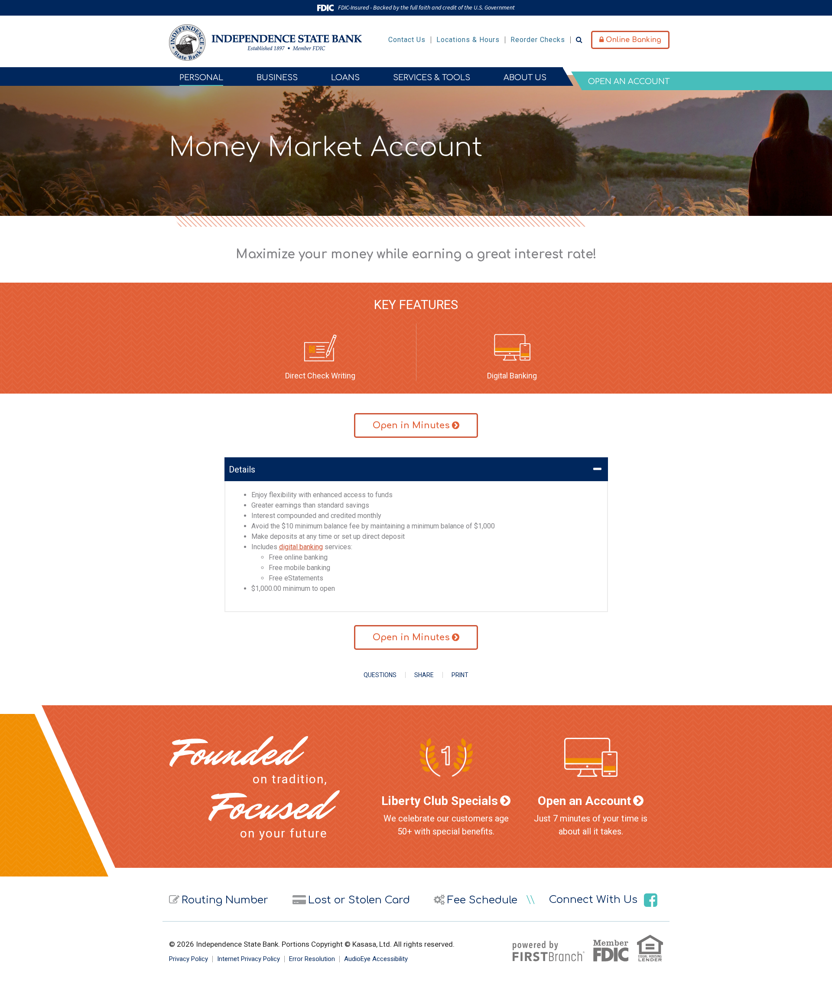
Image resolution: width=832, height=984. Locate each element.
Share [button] (424, 675)
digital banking (301, 547)
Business (277, 77)
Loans (345, 77)
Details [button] (242, 469)
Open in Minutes (411, 425)
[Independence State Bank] (265, 42)
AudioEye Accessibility (376, 959)
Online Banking (632, 40)
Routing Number (225, 900)
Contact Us (407, 40)
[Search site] (579, 40)
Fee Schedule (482, 900)
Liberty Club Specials (439, 801)
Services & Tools (431, 77)
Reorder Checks (537, 40)
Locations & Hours (468, 40)
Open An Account (629, 81)
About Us (525, 77)
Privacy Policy (188, 959)
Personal (201, 77)
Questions (380, 675)
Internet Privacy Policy (248, 959)
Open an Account (584, 801)
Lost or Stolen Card (359, 900)
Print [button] (460, 675)
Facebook (650, 900)
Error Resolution (312, 959)
